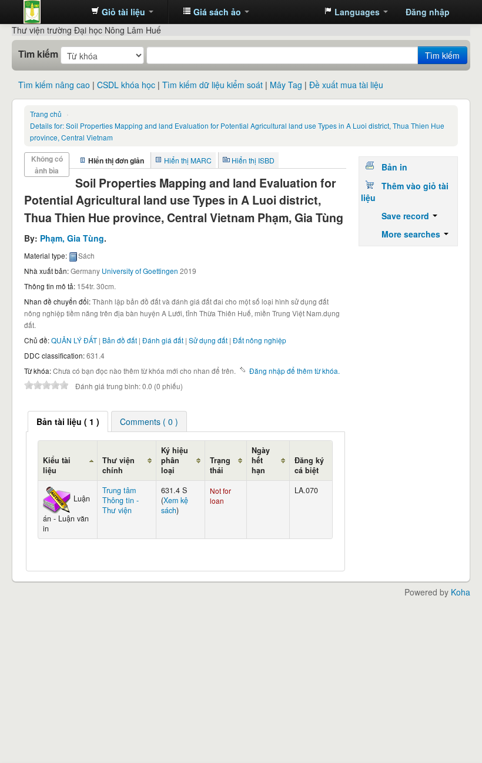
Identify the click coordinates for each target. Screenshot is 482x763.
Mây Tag (286, 85)
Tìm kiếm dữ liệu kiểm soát (212, 85)
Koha (460, 592)
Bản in (394, 167)
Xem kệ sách (174, 505)
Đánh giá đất (162, 340)
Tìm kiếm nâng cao (54, 85)
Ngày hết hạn (261, 460)
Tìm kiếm (38, 54)
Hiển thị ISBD (253, 160)
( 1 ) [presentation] (67, 421)
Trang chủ (46, 114)
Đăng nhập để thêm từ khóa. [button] (294, 371)
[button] (122, 12)
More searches (412, 234)
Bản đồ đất (119, 340)
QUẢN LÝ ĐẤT (74, 340)
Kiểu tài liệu (57, 465)
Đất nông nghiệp (259, 340)
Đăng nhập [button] (428, 12)
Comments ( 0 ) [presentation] (149, 421)
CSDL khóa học (126, 85)
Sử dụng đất (208, 340)
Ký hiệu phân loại (174, 460)
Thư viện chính (118, 465)
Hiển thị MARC (188, 160)
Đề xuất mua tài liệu (346, 85)
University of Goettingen (140, 271)
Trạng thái (220, 465)
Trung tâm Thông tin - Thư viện (53, 12)
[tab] (68, 421)
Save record (406, 216)
